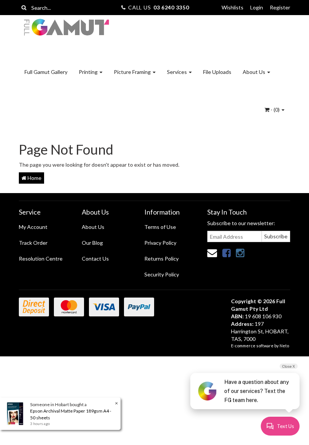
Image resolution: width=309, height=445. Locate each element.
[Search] (24, 7)
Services (177, 72)
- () (275, 109)
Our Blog (92, 242)
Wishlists (232, 7)
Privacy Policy (160, 242)
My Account (33, 227)
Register (280, 7)
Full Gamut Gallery (45, 72)
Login (256, 7)
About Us (254, 72)
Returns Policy (161, 258)
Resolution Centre (41, 258)
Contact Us (95, 258)
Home (33, 178)
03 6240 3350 (171, 7)
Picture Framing (133, 72)
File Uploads (217, 72)
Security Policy (161, 274)
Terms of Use (160, 227)
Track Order (33, 242)
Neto (284, 345)
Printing (89, 72)
